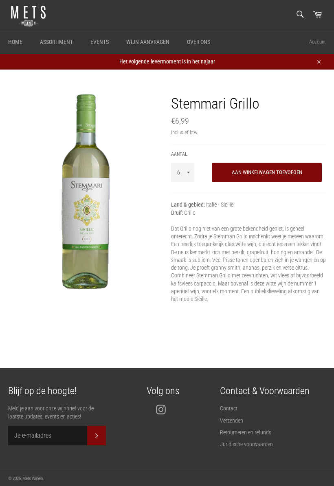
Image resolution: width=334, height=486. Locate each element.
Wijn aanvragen (147, 42)
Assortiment (56, 42)
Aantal (179, 154)
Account (317, 42)
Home (15, 42)
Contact (228, 408)
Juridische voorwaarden (246, 444)
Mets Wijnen (32, 478)
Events (99, 42)
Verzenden (231, 420)
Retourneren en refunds (245, 432)
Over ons (198, 42)
